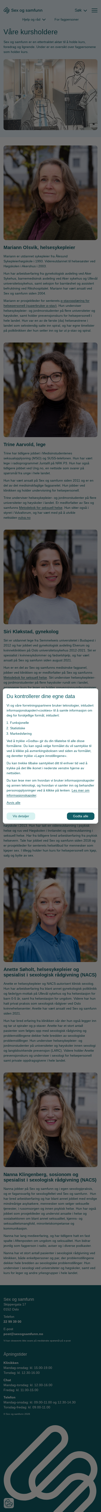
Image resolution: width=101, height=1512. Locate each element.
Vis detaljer (21, 816)
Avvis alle (13, 802)
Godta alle (80, 816)
